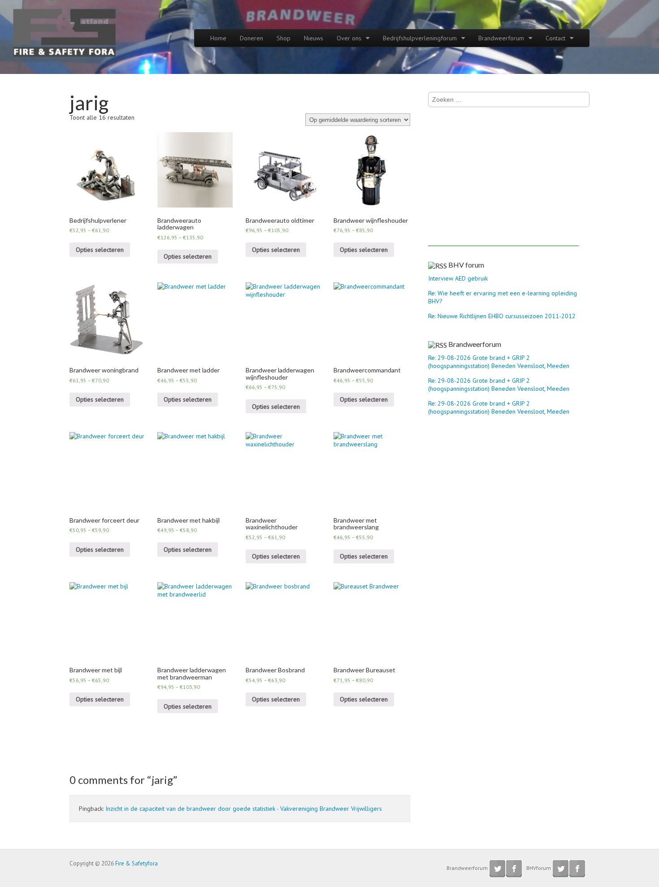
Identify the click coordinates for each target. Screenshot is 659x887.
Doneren (251, 38)
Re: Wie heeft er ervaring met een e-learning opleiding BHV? (502, 297)
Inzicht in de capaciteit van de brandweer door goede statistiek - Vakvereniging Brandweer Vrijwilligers (243, 809)
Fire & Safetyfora (136, 863)
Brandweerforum (501, 38)
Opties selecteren (100, 250)
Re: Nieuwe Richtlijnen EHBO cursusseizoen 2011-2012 (502, 316)
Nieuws (313, 38)
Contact (555, 38)
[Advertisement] (503, 183)
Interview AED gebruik (458, 278)
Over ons (349, 38)
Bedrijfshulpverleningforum (420, 38)
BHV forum (466, 264)
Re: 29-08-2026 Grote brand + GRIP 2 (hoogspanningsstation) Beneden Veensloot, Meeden (498, 362)
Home (218, 38)
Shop (283, 38)
